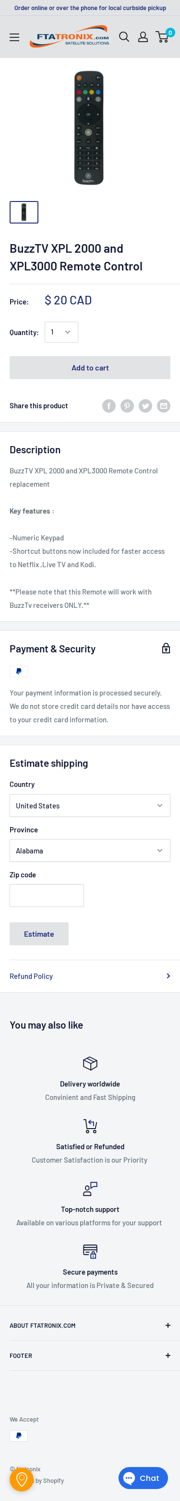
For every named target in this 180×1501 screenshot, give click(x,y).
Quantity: (24, 332)
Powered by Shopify (37, 1480)
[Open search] (124, 37)
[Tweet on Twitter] (145, 405)
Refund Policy (31, 976)
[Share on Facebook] (109, 405)
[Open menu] (14, 37)
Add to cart (90, 367)
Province (24, 829)
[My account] (143, 37)
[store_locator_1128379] (22, 1479)
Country (22, 784)
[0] (162, 37)
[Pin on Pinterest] (127, 405)
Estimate (39, 933)
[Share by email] (163, 405)
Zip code (23, 874)
